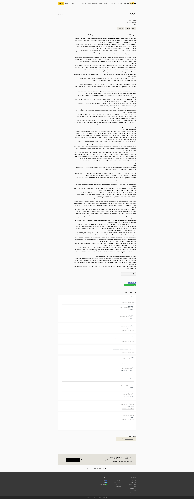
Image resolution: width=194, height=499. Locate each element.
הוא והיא (128, 28)
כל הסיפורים (106, 3)
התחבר (66, 3)
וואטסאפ (102, 484)
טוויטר (103, 482)
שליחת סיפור (83, 3)
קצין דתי (130, 393)
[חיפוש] (78, 3)
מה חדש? (133, 482)
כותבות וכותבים (114, 3)
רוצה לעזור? (133, 486)
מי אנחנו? (101, 3)
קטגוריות (120, 3)
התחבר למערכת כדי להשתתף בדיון (128, 302)
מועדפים (72, 3)
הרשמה (61, 3)
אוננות (133, 28)
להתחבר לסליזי (129, 439)
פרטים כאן (90, 469)
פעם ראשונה (120, 28)
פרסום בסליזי (132, 492)
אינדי (130, 24)
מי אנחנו (134, 480)
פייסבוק (103, 480)
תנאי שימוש (133, 488)
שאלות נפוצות (95, 3)
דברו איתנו (89, 3)
